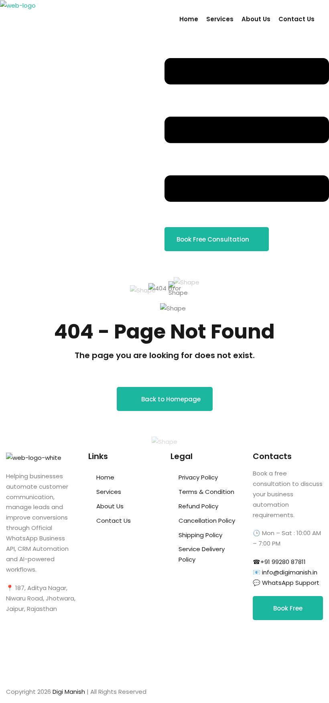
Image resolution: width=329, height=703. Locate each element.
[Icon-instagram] (306, 638)
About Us (256, 19)
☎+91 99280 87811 (279, 562)
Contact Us (296, 19)
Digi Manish (69, 691)
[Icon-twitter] (263, 661)
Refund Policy (198, 506)
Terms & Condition (206, 491)
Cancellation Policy (207, 520)
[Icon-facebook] (263, 638)
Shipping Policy (200, 535)
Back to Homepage (171, 399)
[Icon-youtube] (284, 661)
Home (188, 19)
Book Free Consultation (213, 239)
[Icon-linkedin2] (284, 638)
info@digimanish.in (289, 572)
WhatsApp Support (290, 582)
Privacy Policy (198, 477)
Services (220, 19)
